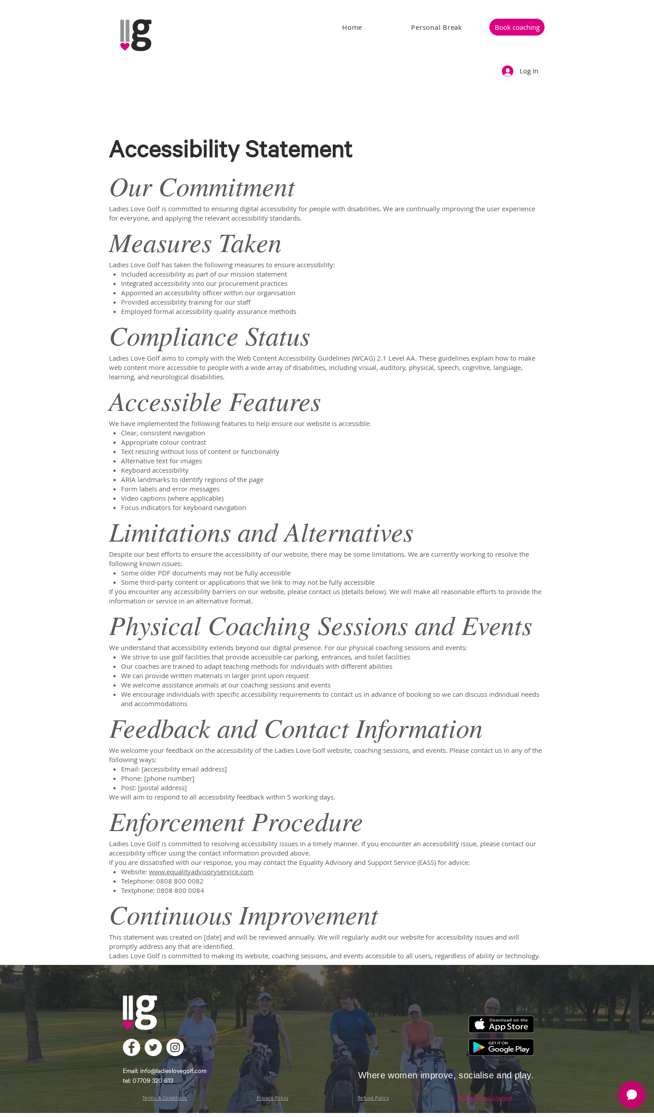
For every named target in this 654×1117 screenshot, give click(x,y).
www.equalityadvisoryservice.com (201, 871)
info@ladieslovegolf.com (173, 1070)
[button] (517, 27)
